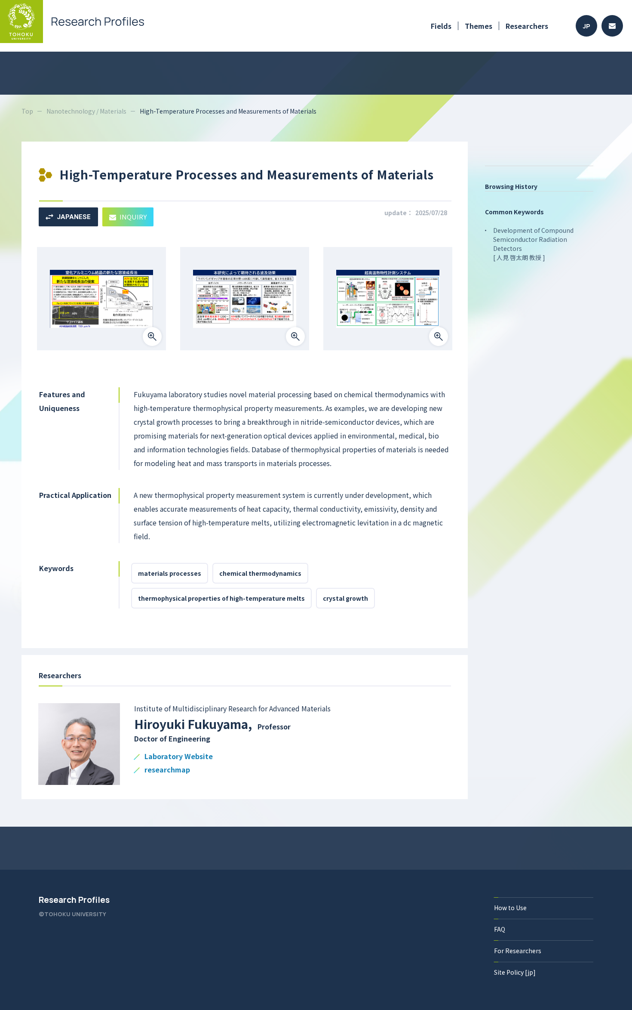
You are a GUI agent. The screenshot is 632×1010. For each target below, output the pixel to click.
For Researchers (517, 950)
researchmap (167, 770)
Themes (478, 26)
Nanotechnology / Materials (86, 111)
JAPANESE (74, 217)
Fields (441, 26)
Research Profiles (74, 899)
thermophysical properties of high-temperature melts (221, 598)
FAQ (499, 929)
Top (27, 111)
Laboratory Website (178, 757)
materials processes (169, 573)
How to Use (510, 907)
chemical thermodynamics (260, 573)
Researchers (527, 26)
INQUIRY (133, 216)
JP (586, 26)
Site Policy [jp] (515, 972)
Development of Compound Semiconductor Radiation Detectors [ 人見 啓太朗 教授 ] (533, 244)
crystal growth (345, 598)
